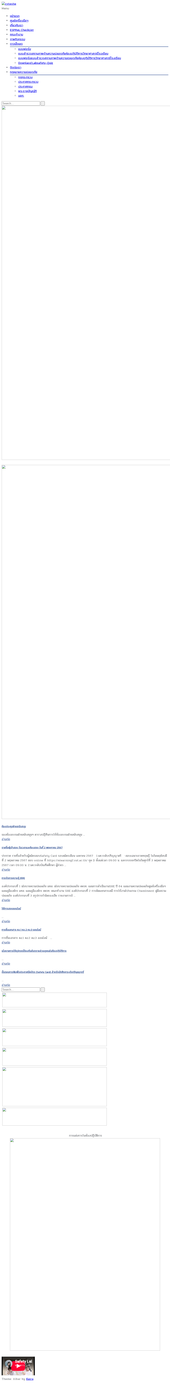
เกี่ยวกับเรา (16, 25)
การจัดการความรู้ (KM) (13, 878)
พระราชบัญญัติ (27, 91)
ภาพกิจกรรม (17, 39)
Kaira (29, 1379)
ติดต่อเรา (15, 67)
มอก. (21, 96)
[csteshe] (9, 4)
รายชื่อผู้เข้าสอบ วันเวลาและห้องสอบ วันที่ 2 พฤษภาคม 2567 (32, 847)
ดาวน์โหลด (16, 44)
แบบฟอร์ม (24, 49)
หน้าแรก (14, 16)
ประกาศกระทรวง (28, 82)
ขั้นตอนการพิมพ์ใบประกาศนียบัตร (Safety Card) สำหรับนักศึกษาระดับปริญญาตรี (43, 972)
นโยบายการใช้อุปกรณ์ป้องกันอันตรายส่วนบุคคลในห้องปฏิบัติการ (34, 951)
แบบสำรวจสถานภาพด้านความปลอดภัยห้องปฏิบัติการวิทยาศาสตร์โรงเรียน (63, 53)
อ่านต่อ (6, 839)
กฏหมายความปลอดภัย (23, 72)
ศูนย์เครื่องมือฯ (19, 20)
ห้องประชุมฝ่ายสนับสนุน (14, 826)
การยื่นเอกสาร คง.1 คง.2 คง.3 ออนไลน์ (21, 930)
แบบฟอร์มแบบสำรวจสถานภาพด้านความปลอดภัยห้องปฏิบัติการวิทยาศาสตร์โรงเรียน (69, 58)
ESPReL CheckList (22, 30)
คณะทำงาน (16, 34)
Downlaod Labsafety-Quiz (35, 63)
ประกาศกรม (25, 86)
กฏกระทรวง (25, 77)
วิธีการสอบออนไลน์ (11, 908)
